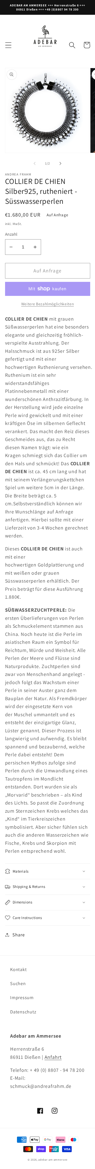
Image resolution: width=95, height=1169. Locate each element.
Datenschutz (23, 1012)
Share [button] (18, 935)
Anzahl (11, 234)
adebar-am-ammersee (52, 1159)
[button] (8, 45)
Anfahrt (53, 1057)
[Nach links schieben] (34, 163)
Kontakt (18, 969)
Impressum (22, 997)
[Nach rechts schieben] (60, 163)
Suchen (18, 983)
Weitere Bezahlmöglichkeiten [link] (47, 303)
